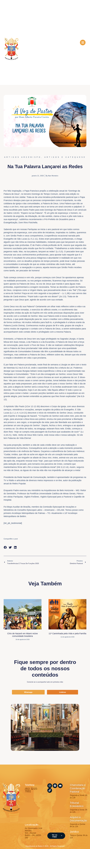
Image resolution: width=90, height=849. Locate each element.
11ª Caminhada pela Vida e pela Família (67, 633)
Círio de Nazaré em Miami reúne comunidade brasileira (22, 634)
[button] (5, 547)
